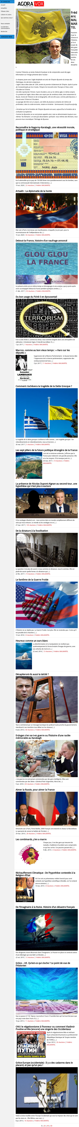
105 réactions (31, 525)
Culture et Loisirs (6, 14)
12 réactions (30, 957)
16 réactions (28, 1121)
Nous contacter (5, 23)
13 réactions (48, 651)
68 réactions (29, 730)
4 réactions (56, 850)
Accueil (3, 5)
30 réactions (30, 291)
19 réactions (30, 574)
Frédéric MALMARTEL (43, 185)
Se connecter (5, 2)
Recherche (4, 31)
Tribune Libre (5, 11)
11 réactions (47, 363)
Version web (6, 37)
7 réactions (28, 345)
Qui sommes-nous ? (7, 18)
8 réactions (29, 635)
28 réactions (30, 834)
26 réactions (60, 1042)
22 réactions (30, 185)
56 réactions (30, 235)
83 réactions (29, 784)
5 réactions (30, 444)
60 (51, 1126)
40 (48, 1126)
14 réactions (58, 461)
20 (44, 1126)
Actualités (4, 8)
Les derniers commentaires (5, 27)
